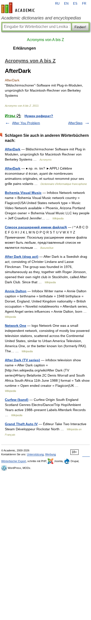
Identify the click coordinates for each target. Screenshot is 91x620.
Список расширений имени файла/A (36, 227)
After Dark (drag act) (21, 256)
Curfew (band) (16, 400)
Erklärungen (24, 48)
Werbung (50, 454)
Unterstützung (35, 454)
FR (84, 3)
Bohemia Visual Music (23, 193)
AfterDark (12, 149)
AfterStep (75, 123)
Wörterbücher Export (13, 461)
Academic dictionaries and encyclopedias (41, 18)
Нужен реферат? (39, 116)
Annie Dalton (15, 291)
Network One (15, 325)
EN (66, 3)
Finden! (80, 27)
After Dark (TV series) (22, 360)
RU (57, 3)
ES (75, 3)
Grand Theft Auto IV (21, 424)
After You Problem (26, 123)
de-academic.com (18, 7)
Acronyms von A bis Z (45, 40)
